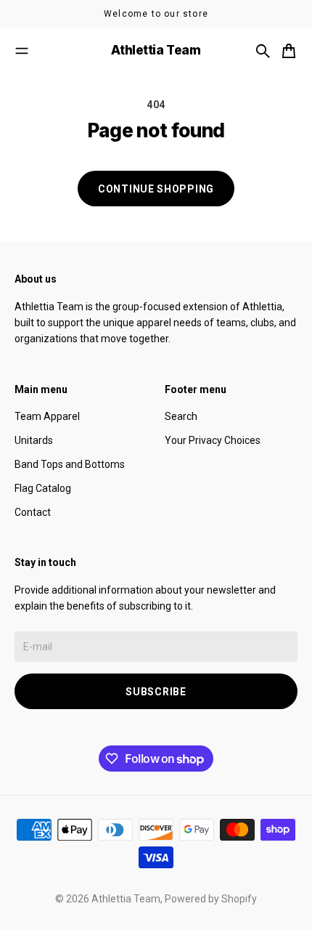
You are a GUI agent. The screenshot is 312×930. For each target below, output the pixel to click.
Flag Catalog (43, 488)
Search (181, 416)
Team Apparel (47, 416)
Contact (33, 512)
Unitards (34, 440)
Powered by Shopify (211, 899)
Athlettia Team (125, 899)
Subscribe (156, 692)
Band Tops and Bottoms (70, 464)
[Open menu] (22, 51)
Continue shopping (156, 189)
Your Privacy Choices (212, 440)
